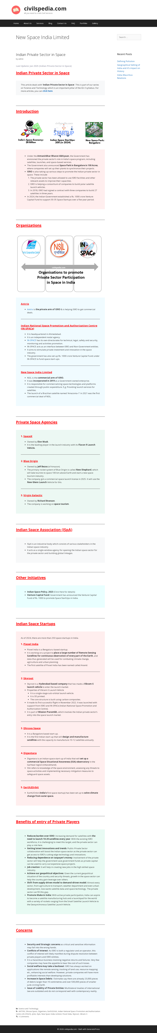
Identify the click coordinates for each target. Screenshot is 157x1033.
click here (47, 91)
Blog (50, 23)
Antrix (30, 309)
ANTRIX (22, 1011)
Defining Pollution (126, 61)
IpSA (34, 1014)
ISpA (38, 1014)
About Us (28, 23)
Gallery (95, 23)
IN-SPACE (32, 340)
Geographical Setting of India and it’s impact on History (128, 68)
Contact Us (61, 23)
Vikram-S (83, 1014)
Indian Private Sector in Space (40, 54)
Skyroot (76, 1014)
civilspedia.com (45, 8)
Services (40, 23)
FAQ (73, 23)
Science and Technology (28, 1008)
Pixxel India (67, 1014)
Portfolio (83, 23)
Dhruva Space (31, 1011)
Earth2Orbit (52, 1011)
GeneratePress (93, 1029)
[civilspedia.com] (16, 9)
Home (16, 23)
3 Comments (24, 1016)
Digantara (42, 1011)
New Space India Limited (51, 1014)
